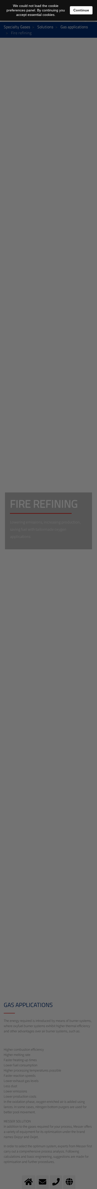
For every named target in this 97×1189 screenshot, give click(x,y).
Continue (81, 10)
